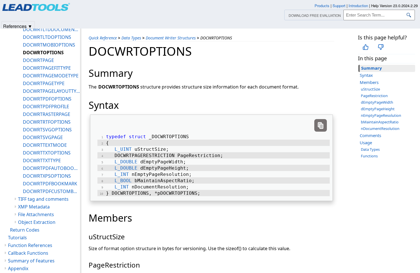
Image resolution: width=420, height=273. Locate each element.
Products (322, 5)
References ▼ (17, 26)
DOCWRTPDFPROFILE (46, 106)
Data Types (131, 38)
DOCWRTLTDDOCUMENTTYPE (51, 29)
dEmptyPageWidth (377, 102)
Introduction (358, 5)
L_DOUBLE (126, 161)
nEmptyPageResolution (381, 115)
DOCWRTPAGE (38, 60)
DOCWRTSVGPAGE (43, 137)
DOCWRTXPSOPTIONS (47, 176)
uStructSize (370, 89)
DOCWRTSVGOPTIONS (47, 130)
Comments (370, 135)
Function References (30, 245)
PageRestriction (374, 95)
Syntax (366, 75)
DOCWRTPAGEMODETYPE (51, 76)
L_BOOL (123, 180)
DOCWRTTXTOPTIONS (47, 153)
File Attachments (36, 214)
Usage (366, 142)
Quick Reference (103, 38)
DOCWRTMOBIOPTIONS (49, 45)
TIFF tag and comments (43, 199)
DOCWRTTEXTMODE (45, 145)
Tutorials (17, 237)
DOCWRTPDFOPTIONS (47, 99)
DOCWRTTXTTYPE (42, 160)
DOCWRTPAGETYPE (44, 83)
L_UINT (123, 149)
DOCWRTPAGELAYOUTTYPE (51, 91)
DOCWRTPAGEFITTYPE (47, 68)
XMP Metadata (34, 207)
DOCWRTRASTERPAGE (46, 114)
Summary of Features (31, 261)
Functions (369, 155)
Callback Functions (28, 253)
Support (339, 5)
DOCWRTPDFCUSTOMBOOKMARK (51, 191)
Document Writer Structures (171, 38)
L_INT (122, 174)
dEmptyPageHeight (378, 108)
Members (369, 82)
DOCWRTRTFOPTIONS (47, 122)
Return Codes (24, 230)
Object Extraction (36, 222)
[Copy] (320, 125)
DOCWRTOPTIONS (43, 52)
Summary (371, 68)
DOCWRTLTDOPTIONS (47, 37)
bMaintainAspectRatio (380, 122)
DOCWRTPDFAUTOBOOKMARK (51, 168)
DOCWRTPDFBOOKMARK (50, 183)
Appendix (18, 268)
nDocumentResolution (380, 128)
